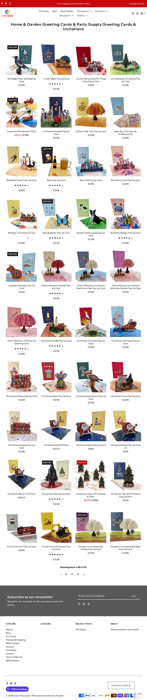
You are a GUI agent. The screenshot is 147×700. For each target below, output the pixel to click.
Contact (10, 646)
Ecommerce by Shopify (52, 695)
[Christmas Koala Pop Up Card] (56, 376)
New (54, 11)
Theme (80, 15)
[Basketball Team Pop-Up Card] (21, 161)
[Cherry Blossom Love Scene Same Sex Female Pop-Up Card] (125, 266)
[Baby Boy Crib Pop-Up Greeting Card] (125, 112)
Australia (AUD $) (137, 3)
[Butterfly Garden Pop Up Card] (125, 213)
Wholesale (11, 650)
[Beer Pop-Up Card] (56, 161)
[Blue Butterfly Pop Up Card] (56, 213)
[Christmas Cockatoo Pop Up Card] (90, 321)
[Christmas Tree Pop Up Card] (56, 474)
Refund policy (13, 660)
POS (34, 695)
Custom (10, 653)
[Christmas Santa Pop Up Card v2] (125, 425)
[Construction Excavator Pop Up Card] (56, 527)
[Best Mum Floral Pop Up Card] (125, 161)
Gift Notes (81, 629)
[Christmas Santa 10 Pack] (56, 425)
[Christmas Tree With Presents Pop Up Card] (125, 474)
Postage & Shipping (15, 639)
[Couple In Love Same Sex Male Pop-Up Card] (125, 527)
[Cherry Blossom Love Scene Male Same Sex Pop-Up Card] (90, 266)
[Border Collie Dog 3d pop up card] (90, 213)
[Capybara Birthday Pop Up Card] (21, 266)
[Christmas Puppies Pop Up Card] (21, 425)
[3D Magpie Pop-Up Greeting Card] (21, 59)
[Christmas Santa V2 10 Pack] (21, 474)
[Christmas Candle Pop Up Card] (56, 321)
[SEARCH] (133, 13)
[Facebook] (2, 4)
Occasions (83, 11)
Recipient (65, 15)
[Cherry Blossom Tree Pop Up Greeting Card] (21, 321)
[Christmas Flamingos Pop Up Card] (125, 321)
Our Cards (11, 636)
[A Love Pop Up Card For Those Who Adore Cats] (90, 59)
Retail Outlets (13, 643)
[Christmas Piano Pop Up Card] (125, 376)
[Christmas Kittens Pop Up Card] (21, 376)
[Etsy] (9, 4)
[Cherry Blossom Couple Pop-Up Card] (56, 266)
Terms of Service (14, 657)
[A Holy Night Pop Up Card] (56, 59)
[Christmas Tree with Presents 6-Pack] (90, 474)
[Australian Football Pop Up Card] (56, 112)
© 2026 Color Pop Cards (18, 695)
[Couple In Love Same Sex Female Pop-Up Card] (90, 527)
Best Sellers (67, 11)
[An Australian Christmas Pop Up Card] (125, 59)
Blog (8, 633)
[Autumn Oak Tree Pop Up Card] (90, 112)
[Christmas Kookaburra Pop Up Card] (90, 376)
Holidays (100, 11)
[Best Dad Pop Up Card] (90, 161)
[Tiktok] (5, 4)
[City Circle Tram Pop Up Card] (21, 527)
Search (9, 629)
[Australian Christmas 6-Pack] (21, 112)
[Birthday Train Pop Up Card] (21, 213)
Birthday (44, 11)
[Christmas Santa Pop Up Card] (90, 425)
